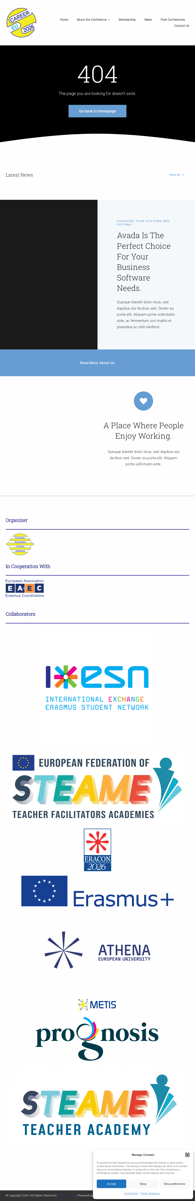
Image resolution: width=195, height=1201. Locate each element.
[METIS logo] (97, 999)
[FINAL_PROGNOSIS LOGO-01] (97, 1017)
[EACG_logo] (20, 535)
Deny (143, 1183)
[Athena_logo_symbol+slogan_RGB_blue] (97, 912)
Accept (111, 1183)
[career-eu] (21, 9)
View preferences (174, 1183)
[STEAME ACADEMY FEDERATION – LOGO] (97, 750)
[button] (187, 1155)
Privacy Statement (150, 1193)
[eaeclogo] (25, 581)
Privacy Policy (67, 1195)
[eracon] (97, 830)
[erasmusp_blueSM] (97, 877)
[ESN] (97, 633)
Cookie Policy (131, 1193)
